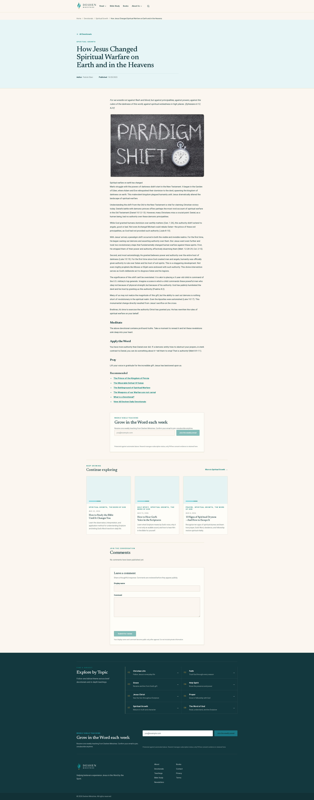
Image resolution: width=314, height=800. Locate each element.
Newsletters (159, 782)
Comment (118, 595)
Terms (178, 778)
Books (125, 6)
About (156, 764)
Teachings (158, 773)
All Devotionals (85, 34)
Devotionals (88, 18)
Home (79, 18)
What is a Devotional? (124, 397)
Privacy (179, 773)
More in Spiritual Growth (216, 470)
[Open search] (148, 6)
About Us (136, 6)
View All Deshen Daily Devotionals (130, 401)
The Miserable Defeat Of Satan (129, 383)
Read (101, 6)
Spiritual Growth (102, 18)
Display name (119, 583)
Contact (179, 769)
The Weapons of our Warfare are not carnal (135, 392)
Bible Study (115, 6)
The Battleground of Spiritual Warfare (132, 387)
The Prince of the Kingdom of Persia (131, 378)
